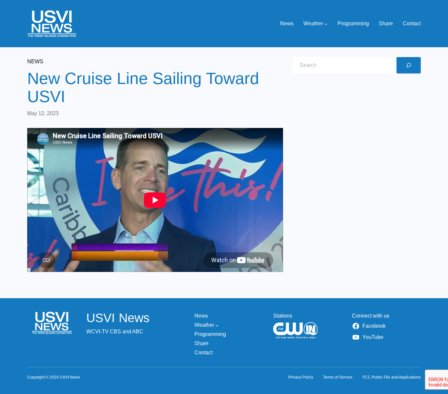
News (35, 61)
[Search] (409, 65)
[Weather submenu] (326, 23)
